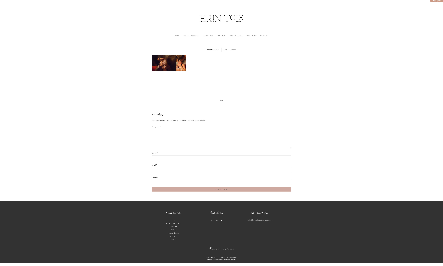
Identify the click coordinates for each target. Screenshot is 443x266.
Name (155, 153)
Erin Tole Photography (221, 15)
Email (154, 165)
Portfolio (173, 230)
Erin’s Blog (173, 236)
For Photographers (173, 223)
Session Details (173, 233)
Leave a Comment (229, 49)
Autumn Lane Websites (227, 259)
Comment (156, 127)
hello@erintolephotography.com (260, 220)
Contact (173, 240)
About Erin (173, 227)
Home (173, 220)
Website (155, 177)
